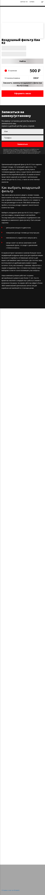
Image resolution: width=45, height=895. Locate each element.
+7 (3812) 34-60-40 (29, 5)
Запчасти (24, 2)
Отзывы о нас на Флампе (10, 890)
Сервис (32, 2)
